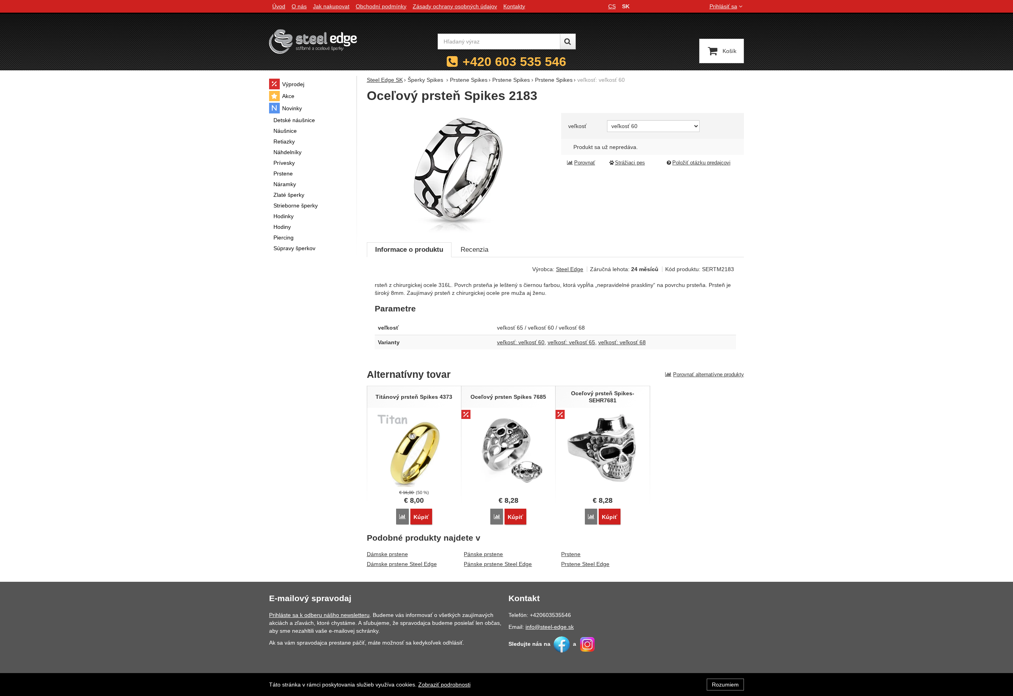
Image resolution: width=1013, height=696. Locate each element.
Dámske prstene (387, 554)
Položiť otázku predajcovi (701, 163)
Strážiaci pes (630, 163)
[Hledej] (568, 41)
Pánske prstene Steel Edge (498, 564)
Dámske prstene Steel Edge (402, 564)
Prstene (570, 554)
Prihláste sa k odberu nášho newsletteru (319, 615)
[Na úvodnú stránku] (313, 41)
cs (612, 6)
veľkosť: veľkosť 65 (571, 342)
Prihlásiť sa (723, 6)
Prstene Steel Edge (585, 564)
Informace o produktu (409, 249)
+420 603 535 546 (514, 62)
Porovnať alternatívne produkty (708, 374)
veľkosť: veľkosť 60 (520, 342)
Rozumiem (725, 684)
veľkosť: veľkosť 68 (622, 342)
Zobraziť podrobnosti (444, 684)
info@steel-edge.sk (549, 627)
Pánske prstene (483, 554)
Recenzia (474, 249)
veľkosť (577, 126)
